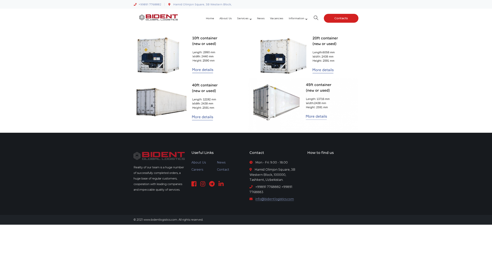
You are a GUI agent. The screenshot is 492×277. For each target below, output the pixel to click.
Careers (197, 169)
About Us (198, 162)
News (221, 162)
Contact (223, 169)
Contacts (341, 18)
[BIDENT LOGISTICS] (158, 17)
